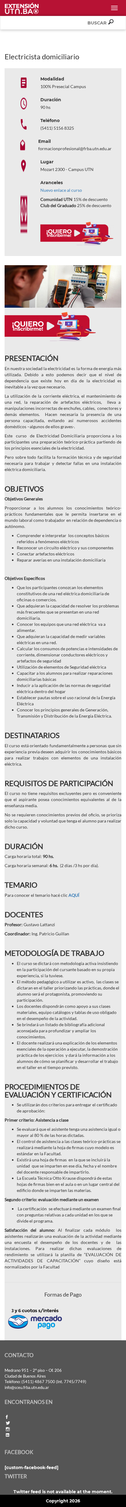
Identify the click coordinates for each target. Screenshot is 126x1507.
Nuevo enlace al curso (61, 190)
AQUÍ (74, 895)
